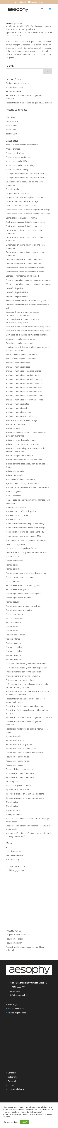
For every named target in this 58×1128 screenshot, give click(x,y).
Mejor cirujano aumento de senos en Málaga (25, 527)
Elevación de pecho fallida (17, 292)
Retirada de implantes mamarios (20, 769)
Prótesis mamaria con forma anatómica (23, 671)
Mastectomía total (14, 519)
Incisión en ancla (13, 428)
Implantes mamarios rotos (17, 404)
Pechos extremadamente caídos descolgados (26, 573)
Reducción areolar (14, 91)
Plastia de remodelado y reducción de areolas (26, 663)
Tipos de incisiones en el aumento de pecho (25, 794)
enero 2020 (11, 129)
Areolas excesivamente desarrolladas (22, 144)
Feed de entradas (13, 851)
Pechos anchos (12, 556)
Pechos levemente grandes (18, 589)
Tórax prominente (14, 810)
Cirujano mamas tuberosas (18, 83)
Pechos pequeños (13, 602)
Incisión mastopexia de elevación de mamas (25, 459)
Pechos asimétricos (14, 560)
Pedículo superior (13, 643)
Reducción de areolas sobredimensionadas (24, 752)
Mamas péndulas (13, 495)
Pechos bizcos (12, 565)
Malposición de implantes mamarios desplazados (27, 487)
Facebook (12, 1081)
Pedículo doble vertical (15, 634)
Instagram (12, 1077)
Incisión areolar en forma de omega (21, 420)
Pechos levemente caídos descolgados (23, 585)
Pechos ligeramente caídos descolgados (23, 593)
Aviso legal (12, 1004)
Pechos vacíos (12, 626)
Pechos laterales (13, 581)
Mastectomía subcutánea (17, 515)
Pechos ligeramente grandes (18, 597)
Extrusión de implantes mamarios (20, 339)
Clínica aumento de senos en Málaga (22, 205)
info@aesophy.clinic (19, 995)
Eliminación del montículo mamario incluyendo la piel (29, 300)
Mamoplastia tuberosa (16, 507)
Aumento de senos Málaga (17, 169)
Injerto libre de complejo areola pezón (22, 483)
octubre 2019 (11, 133)
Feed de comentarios (15, 855)
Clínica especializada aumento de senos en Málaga (28, 213)
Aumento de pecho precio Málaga (20, 165)
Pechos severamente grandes (19, 610)
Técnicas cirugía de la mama (18, 785)
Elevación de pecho (14, 288)
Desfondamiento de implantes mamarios (24, 259)
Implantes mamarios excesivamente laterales (25, 395)
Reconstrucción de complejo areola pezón (24, 706)
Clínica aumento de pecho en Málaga (22, 201)
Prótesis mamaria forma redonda (20, 680)
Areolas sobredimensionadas (30, 32)
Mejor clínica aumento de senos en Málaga (25, 536)
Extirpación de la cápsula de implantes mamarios (27, 334)
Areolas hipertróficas (15, 153)
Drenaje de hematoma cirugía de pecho (23, 276)
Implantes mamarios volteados (19, 412)
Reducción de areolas (15, 740)
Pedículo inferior (13, 639)
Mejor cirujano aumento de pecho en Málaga (25, 523)
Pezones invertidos (14, 655)
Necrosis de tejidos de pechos (19, 544)
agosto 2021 (11, 125)
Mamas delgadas (13, 491)
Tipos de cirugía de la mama (18, 789)
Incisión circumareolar (15, 424)
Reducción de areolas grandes (19, 744)
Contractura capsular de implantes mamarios (25, 222)
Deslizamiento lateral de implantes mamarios (25, 267)
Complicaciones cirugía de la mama (21, 218)
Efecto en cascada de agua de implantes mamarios (28, 280)
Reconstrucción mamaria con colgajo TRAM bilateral (29, 102)
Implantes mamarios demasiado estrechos (24, 379)
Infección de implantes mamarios (20, 479)
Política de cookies (16, 1008)
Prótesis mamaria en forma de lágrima (23, 676)
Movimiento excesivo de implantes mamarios (26, 540)
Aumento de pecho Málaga (18, 161)
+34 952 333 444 (17, 987)
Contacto (12, 1072)
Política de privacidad (17, 1012)
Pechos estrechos (13, 569)
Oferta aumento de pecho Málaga (21, 548)
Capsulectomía (12, 189)
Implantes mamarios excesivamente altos (24, 387)
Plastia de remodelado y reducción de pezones (26, 667)
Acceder (9, 847)
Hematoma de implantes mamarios (21, 354)
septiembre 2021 (13, 121)
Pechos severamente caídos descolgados (24, 606)
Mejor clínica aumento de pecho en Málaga (25, 532)
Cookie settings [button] (11, 1122)
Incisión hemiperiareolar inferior (19, 455)
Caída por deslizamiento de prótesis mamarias (26, 173)
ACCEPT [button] (25, 1122)
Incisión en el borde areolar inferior (21, 440)
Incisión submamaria (15, 471)
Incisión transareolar (15, 475)
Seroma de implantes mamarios (20, 773)
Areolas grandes (14, 23)
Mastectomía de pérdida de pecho (21, 511)
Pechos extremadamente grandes (20, 577)
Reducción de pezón (14, 87)
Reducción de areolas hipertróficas (21, 748)
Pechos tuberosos (14, 618)
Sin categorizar (12, 781)
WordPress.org (12, 859)
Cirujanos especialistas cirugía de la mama (24, 197)
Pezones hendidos (14, 647)
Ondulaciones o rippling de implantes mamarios (26, 552)
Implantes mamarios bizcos (18, 362)
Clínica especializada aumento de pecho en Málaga (28, 209)
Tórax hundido (12, 802)
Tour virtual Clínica (16, 1089)
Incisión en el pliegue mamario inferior (22, 444)
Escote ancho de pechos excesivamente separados (28, 326)
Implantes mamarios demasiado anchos (23, 371)
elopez (12, 26)
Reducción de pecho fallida (17, 756)
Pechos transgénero (14, 614)
